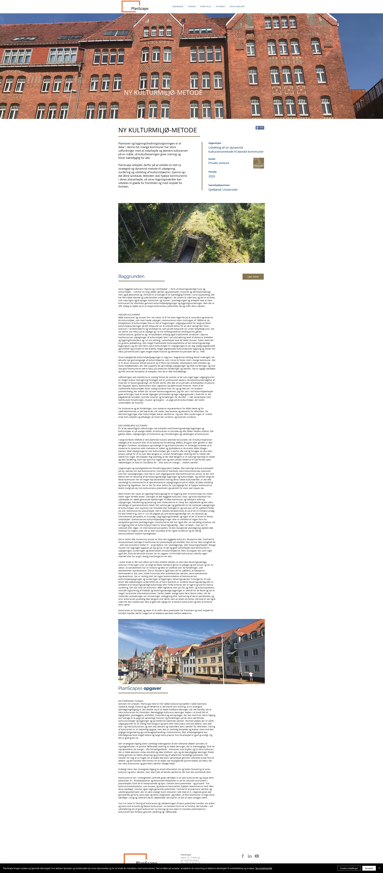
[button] (191, 651)
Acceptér (369, 868)
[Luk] (379, 868)
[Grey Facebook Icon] (243, 856)
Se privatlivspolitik (263, 868)
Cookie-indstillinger (349, 868)
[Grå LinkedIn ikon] (250, 856)
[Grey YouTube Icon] (257, 856)
